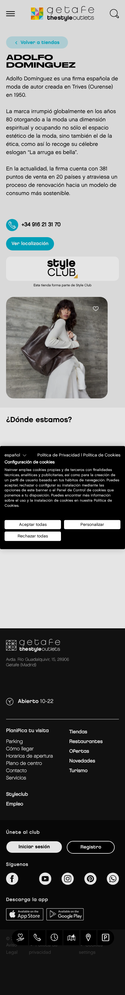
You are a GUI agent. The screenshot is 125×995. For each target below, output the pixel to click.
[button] (16, 455)
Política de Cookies (101, 455)
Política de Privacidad (58, 455)
